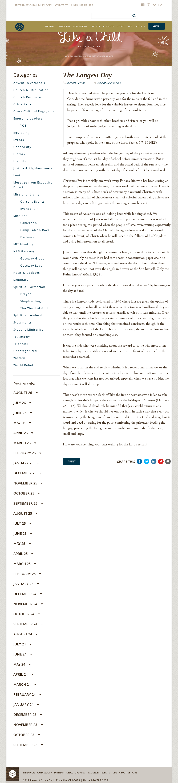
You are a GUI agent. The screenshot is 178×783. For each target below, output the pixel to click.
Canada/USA (64, 26)
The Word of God (34, 308)
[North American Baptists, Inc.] (19, 27)
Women (19, 358)
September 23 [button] (25, 744)
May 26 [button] (19, 422)
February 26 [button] (25, 453)
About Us (140, 26)
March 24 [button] (22, 684)
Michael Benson (76, 83)
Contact (61, 5)
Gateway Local (32, 265)
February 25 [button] (25, 573)
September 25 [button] (25, 503)
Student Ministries (28, 329)
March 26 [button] (22, 443)
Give (156, 26)
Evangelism (29, 209)
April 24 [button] (21, 674)
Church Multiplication (31, 90)
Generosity (22, 147)
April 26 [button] (21, 433)
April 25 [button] (21, 553)
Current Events (32, 201)
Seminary (21, 280)
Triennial (49, 26)
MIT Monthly (23, 244)
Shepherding (30, 301)
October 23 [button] (24, 734)
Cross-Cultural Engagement (35, 111)
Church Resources (28, 97)
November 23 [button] (25, 724)
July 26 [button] (20, 402)
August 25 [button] (23, 513)
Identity (19, 161)
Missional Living (26, 194)
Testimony (21, 337)
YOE (23, 125)
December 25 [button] (25, 473)
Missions (20, 216)
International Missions (33, 5)
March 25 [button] (22, 563)
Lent (17, 175)
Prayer (25, 294)
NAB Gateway (24, 251)
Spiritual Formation (29, 287)
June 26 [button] (20, 412)
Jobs (130, 26)
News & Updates (26, 273)
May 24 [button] (19, 664)
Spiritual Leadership (30, 315)
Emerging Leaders (28, 118)
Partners (27, 237)
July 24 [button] (20, 644)
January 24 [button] (23, 704)
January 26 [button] (23, 463)
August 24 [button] (23, 634)
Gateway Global (33, 258)
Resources (108, 26)
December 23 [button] (25, 714)
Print (72, 461)
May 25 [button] (19, 543)
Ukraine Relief (82, 5)
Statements (22, 322)
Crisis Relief (23, 104)
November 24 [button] (25, 604)
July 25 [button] (20, 523)
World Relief (23, 365)
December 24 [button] (25, 593)
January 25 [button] (23, 583)
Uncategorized (25, 351)
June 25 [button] (20, 533)
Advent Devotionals (109, 83)
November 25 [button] (25, 483)
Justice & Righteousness (33, 168)
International (80, 26)
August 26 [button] (23, 392)
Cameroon (28, 223)
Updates (95, 26)
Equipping (21, 133)
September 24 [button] (25, 624)
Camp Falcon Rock (35, 230)
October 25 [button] (24, 493)
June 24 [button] (20, 654)
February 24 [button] (25, 694)
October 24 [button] (24, 614)
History (19, 154)
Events (121, 26)
